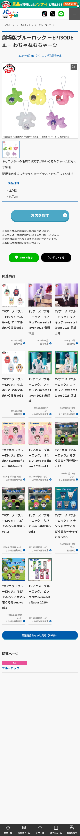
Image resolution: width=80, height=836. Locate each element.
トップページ (8, 25)
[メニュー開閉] (74, 14)
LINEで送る (26, 257)
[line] (61, 13)
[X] (44, 13)
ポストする (58, 257)
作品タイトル (26, 25)
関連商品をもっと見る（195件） (40, 635)
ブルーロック (45, 25)
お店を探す (40, 215)
